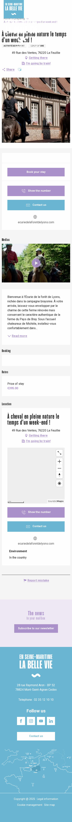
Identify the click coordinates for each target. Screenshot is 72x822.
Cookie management (29, 805)
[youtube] (36, 263)
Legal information (47, 799)
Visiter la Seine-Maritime (60, 5)
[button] (66, 31)
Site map (49, 805)
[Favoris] (58, 31)
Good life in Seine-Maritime (37, 5)
